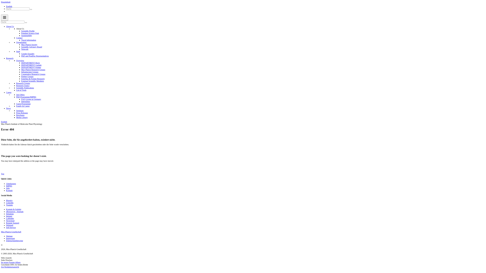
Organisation (21, 42)
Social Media (6, 195)
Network (24, 49)
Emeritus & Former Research (33, 79)
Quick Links (6, 179)
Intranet (9, 216)
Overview (20, 61)
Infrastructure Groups (29, 72)
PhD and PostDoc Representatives (35, 56)
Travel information (28, 40)
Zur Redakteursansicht (10, 267)
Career (8, 92)
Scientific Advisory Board (31, 47)
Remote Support (12, 223)
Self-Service (11, 227)
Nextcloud (10, 221)
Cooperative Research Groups (33, 74)
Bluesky (9, 200)
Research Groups (23, 83)
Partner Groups (27, 76)
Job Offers (20, 95)
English (9, 6)
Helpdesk (10, 214)
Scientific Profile (28, 31)
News (8, 108)
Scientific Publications (25, 88)
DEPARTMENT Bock (30, 63)
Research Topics (22, 86)
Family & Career (23, 106)
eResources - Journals (14, 212)
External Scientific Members (32, 81)
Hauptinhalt (5, 2)
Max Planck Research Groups (33, 70)
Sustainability (26, 36)
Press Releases (22, 113)
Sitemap (9, 236)
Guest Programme (23, 104)
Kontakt (9, 190)
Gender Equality (27, 54)
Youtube (9, 205)
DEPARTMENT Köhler (31, 67)
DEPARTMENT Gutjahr (31, 65)
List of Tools (21, 90)
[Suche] (31, 9)
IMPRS (9, 186)
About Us (10, 26)
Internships (25, 101)
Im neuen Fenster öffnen (11, 262)
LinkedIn (9, 203)
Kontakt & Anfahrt (13, 209)
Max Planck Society (29, 45)
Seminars (20, 111)
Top (2, 174)
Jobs (8, 188)
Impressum (10, 238)
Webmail (9, 225)
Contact (19, 38)
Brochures (20, 115)
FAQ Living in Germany (31, 99)
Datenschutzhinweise (14, 241)
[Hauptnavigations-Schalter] (4, 18)
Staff (18, 51)
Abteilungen (11, 184)
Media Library (22, 117)
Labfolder (10, 218)
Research (9, 58)
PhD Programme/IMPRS (26, 97)
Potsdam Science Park (30, 33)
